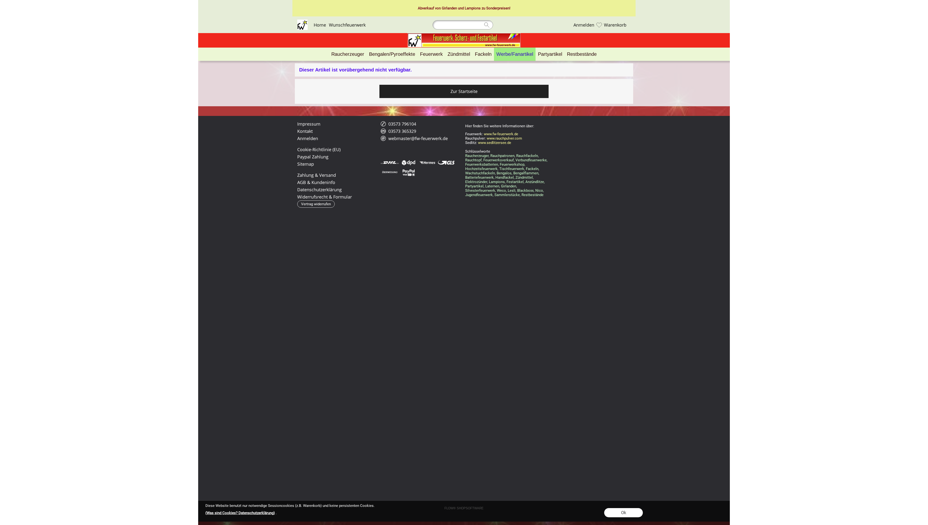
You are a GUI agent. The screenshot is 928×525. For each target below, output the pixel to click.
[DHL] (390, 162)
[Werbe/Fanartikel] (515, 54)
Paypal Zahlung (312, 157)
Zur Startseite (464, 91)
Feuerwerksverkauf (498, 160)
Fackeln (532, 169)
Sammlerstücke (507, 195)
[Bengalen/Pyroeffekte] (392, 54)
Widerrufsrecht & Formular (324, 197)
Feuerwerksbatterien (481, 164)
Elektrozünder (476, 182)
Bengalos (504, 173)
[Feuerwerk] (431, 54)
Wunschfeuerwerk (347, 25)
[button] (316, 204)
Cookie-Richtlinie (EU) (319, 149)
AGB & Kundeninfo (316, 182)
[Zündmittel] (458, 54)
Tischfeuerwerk (511, 169)
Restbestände (533, 195)
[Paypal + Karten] (408, 172)
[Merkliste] (599, 25)
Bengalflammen (525, 173)
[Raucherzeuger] (348, 54)
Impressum (308, 124)
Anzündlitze (534, 182)
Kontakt (305, 131)
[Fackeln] (483, 54)
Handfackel (504, 177)
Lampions (473, 8)
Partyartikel (474, 186)
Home (320, 25)
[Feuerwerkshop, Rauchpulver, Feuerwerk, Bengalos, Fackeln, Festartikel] (464, 35)
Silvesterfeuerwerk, (480, 190)
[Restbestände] (582, 54)
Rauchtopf (473, 160)
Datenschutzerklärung (319, 189)
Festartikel (515, 182)
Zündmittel (524, 177)
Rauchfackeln (527, 156)
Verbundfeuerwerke (531, 160)
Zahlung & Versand (316, 175)
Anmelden (583, 25)
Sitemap (305, 164)
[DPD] (408, 162)
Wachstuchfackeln (480, 173)
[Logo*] (302, 21)
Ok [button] (623, 512)
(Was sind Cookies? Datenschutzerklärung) (240, 513)
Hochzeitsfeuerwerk (481, 169)
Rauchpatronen (502, 156)
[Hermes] (427, 162)
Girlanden (449, 8)
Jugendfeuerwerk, (479, 195)
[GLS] (446, 162)
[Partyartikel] (550, 54)
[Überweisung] (390, 172)
